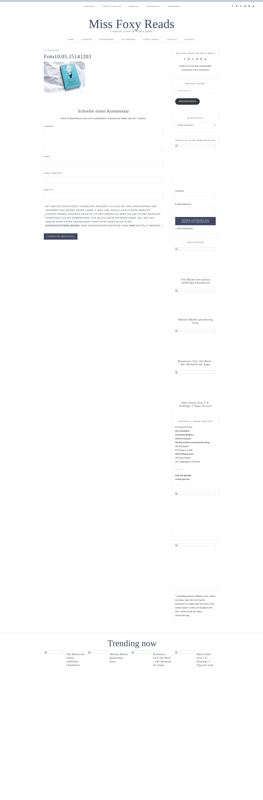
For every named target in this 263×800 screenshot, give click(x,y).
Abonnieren (187, 101)
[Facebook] (233, 3)
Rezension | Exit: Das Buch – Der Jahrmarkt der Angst (195, 363)
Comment (49, 126)
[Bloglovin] (249, 3)
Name (47, 157)
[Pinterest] (241, 3)
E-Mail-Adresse (53, 173)
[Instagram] (245, 3)
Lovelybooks (203, 70)
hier (132, 225)
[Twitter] (237, 3)
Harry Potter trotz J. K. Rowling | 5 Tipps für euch (195, 404)
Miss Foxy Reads (131, 24)
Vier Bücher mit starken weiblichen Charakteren (195, 281)
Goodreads (186, 70)
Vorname (179, 191)
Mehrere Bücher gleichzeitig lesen (195, 321)
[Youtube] (254, 3)
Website (48, 190)
